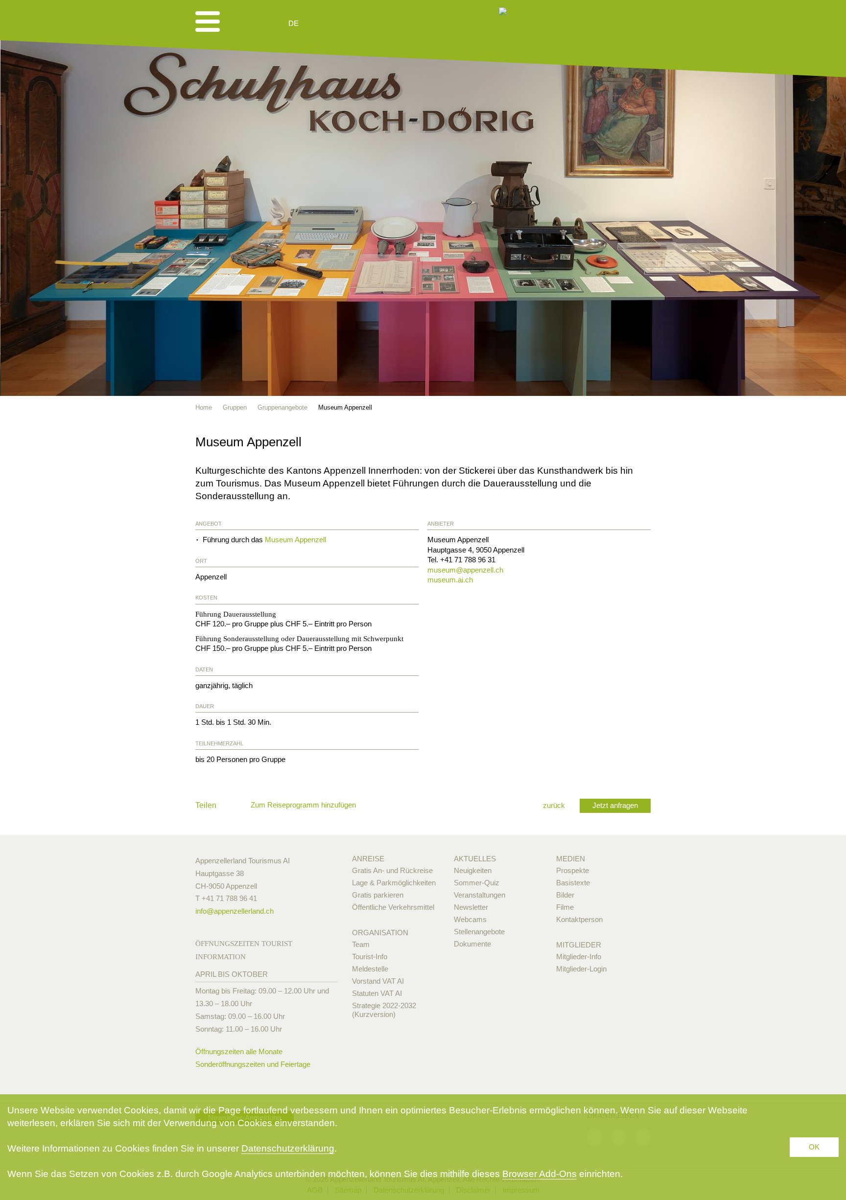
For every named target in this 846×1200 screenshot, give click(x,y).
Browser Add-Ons (539, 1174)
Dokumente (472, 944)
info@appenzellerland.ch (234, 911)
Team (361, 944)
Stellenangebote (479, 931)
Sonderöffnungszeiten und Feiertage (252, 1064)
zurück (554, 805)
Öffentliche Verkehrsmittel (393, 907)
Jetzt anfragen (615, 805)
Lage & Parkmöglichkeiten (394, 882)
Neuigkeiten (473, 870)
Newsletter (471, 907)
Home (203, 407)
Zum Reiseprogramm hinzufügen (303, 805)
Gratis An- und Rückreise (392, 870)
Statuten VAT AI (377, 993)
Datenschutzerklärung (287, 1148)
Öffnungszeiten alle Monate (238, 1051)
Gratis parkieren (377, 895)
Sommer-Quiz (476, 882)
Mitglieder (578, 945)
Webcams (470, 919)
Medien (570, 858)
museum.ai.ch (450, 580)
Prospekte (572, 870)
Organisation (380, 932)
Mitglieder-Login (581, 969)
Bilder (565, 895)
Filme (565, 907)
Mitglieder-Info (578, 956)
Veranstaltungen (479, 895)
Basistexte (573, 882)
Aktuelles (475, 858)
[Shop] (369, 23)
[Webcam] (320, 23)
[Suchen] (345, 23)
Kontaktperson (579, 919)
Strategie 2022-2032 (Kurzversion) (384, 1009)
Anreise (368, 858)
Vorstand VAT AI (378, 981)
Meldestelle (370, 969)
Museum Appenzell (295, 539)
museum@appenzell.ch (465, 570)
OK (814, 1147)
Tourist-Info (369, 956)
